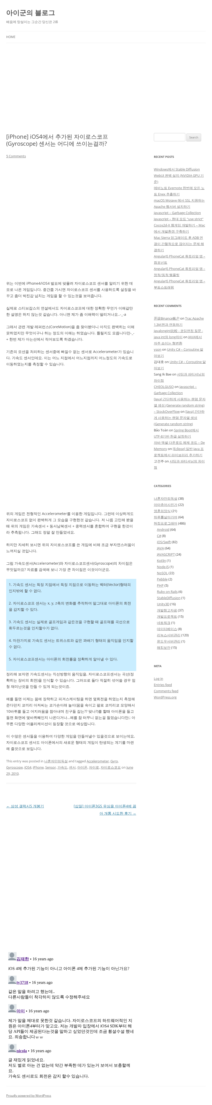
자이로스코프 (111, 767)
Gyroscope (14, 767)
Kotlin (161, 560)
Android (163, 529)
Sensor (50, 767)
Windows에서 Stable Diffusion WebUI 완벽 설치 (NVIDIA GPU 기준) (179, 175)
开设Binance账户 (166, 318)
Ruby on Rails (167, 591)
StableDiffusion (168, 597)
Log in (158, 678)
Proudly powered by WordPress (28, 1095)
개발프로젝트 (167, 616)
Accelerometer (98, 761)
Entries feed (163, 684)
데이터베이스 (167, 629)
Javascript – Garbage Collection (177, 212)
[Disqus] (71, 881)
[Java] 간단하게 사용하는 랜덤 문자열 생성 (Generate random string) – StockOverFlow (180, 405)
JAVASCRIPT (166, 554)
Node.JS (163, 566)
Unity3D (163, 604)
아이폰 (82, 767)
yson (157, 349)
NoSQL (162, 573)
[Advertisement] (106, 88)
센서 (72, 767)
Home (11, 37)
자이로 (94, 767)
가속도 (62, 767)
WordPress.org (165, 697)
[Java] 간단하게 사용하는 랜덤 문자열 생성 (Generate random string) (179, 417)
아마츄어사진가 (165, 504)
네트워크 (163, 622)
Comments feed (166, 691)
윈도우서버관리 (168, 641)
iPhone (38, 767)
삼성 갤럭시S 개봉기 (25, 806)
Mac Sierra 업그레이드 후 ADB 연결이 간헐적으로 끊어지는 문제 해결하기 (179, 243)
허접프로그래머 (165, 523)
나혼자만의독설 (56, 761)
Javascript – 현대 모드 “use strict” (178, 219)
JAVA (160, 548)
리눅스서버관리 (168, 635)
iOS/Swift (164, 542)
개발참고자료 (167, 610)
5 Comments (16, 156)
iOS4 (27, 767)
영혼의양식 (162, 511)
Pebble (162, 579)
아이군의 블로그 (30, 12)
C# (159, 535)
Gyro (114, 761)
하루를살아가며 (165, 517)
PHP (160, 585)
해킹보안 (163, 647)
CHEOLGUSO (164, 386)
